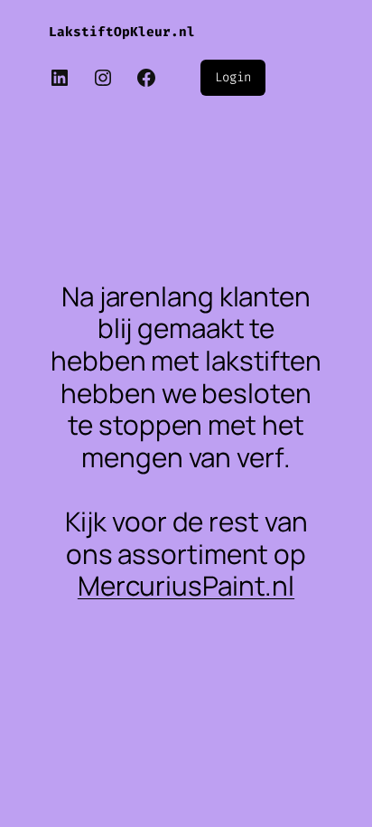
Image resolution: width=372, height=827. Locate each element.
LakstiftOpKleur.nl (122, 32)
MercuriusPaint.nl (186, 585)
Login (233, 77)
